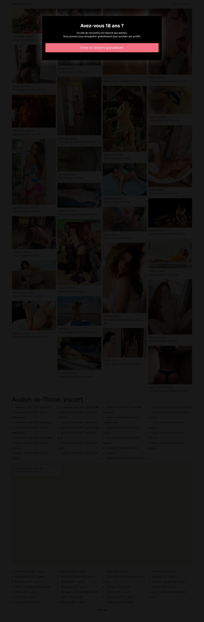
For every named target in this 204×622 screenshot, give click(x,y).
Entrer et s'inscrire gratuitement (102, 47)
